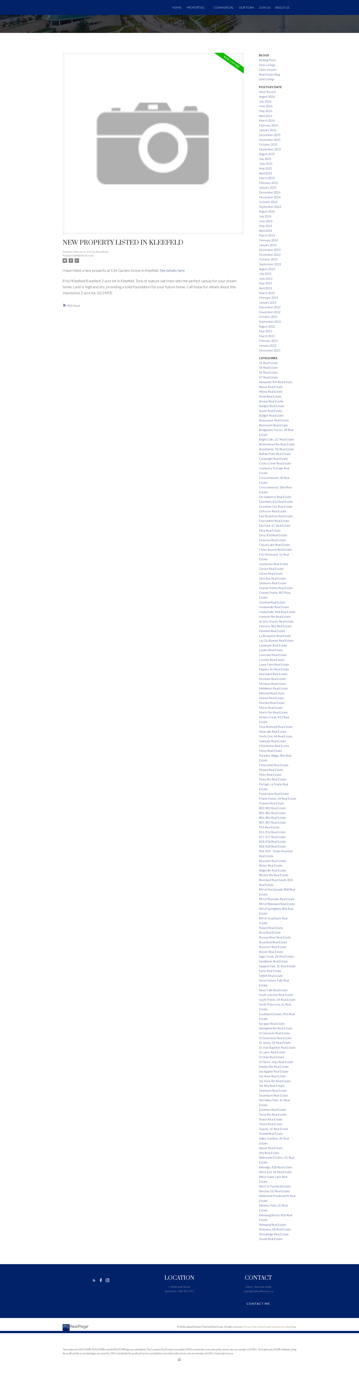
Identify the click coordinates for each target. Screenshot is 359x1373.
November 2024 (269, 197)
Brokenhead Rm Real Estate (277, 444)
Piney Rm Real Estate (272, 779)
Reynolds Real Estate (272, 861)
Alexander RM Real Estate (275, 382)
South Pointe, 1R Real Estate (277, 999)
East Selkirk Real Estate (274, 520)
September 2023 (270, 264)
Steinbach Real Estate (273, 1090)
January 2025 (267, 187)
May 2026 (265, 111)
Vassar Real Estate (271, 1148)
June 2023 (265, 278)
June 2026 (265, 106)
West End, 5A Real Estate (275, 1172)
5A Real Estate (268, 367)
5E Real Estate (268, 372)
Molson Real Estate (271, 698)
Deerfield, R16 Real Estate (276, 501)
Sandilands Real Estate (273, 961)
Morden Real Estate (272, 702)
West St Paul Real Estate (275, 1186)
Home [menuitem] (177, 7)
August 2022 (267, 326)
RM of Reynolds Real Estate (276, 899)
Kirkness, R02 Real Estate (275, 626)
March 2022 (267, 336)
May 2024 (265, 225)
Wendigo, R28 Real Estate (275, 1167)
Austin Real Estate (270, 410)
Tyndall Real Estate (271, 1133)
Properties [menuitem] (195, 7)
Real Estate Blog (269, 74)
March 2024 (267, 235)
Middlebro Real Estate (273, 688)
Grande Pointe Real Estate (276, 588)
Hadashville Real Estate (274, 607)
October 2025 (268, 144)
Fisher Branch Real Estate (275, 549)
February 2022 (268, 340)
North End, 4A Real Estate (275, 736)
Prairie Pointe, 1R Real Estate (277, 798)
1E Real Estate (268, 363)
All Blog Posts (267, 60)
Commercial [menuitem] (224, 7)
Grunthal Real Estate (272, 602)
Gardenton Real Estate (273, 564)
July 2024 (265, 216)
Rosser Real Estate (271, 951)
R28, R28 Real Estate (272, 846)
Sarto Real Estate (270, 971)
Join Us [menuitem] (264, 7)
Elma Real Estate (270, 530)
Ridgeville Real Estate (272, 870)
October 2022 (268, 316)
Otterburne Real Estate (274, 745)
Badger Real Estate (271, 415)
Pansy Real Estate (270, 750)
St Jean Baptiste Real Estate (277, 1047)
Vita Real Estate (269, 1153)
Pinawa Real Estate (271, 769)
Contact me (258, 1303)
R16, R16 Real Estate (272, 832)
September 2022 (270, 321)
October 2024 (268, 202)
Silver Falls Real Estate (273, 990)
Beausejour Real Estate (274, 420)
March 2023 (267, 293)
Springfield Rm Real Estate (275, 1028)
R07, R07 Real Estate (272, 822)
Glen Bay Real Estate (272, 578)
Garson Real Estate (271, 568)
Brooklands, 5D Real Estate (276, 449)
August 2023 (267, 269)
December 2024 (269, 192)
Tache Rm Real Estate (273, 1114)
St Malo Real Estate (271, 1057)
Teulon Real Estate (271, 1119)
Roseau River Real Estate (275, 937)
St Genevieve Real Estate (275, 1038)
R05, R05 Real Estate (272, 813)
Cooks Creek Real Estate (275, 463)
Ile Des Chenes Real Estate (276, 621)
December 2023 (269, 249)
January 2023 (267, 302)
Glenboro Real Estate (272, 583)
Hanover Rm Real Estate (275, 616)
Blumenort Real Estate (273, 425)
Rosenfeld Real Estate (273, 942)
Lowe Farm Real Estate (274, 664)
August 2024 (267, 211)
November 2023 (269, 254)
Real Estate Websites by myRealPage (278, 1326)
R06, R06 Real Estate (272, 817)
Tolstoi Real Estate (271, 1124)
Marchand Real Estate (273, 674)
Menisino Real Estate (272, 683)
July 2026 (265, 101)
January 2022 (267, 345)
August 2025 (267, 154)
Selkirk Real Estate (271, 975)
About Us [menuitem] (282, 7)
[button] (94, 1280)
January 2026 (267, 130)
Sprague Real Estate (272, 1023)
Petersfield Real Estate (274, 765)
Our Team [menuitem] (246, 7)
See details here (172, 270)
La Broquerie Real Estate (275, 635)
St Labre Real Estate (272, 1052)
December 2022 (269, 307)
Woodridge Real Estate (274, 1234)
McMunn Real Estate (272, 679)
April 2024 (265, 230)
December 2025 (269, 135)
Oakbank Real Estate (272, 741)
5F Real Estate (268, 377)
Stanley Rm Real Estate (274, 1066)
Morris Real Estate (271, 707)
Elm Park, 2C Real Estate (275, 525)
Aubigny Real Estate (271, 406)
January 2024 (267, 245)
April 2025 (265, 173)
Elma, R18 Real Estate (273, 535)
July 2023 (265, 273)
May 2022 (265, 331)
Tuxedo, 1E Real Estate (273, 1129)
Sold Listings (266, 79)
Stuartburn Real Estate (273, 1095)
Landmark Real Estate (273, 645)
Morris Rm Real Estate (273, 712)
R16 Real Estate (269, 827)
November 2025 (269, 139)
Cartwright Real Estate (273, 458)
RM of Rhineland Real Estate (277, 904)
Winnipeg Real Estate (272, 1224)
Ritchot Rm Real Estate (274, 875)
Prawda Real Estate (271, 803)
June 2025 (265, 163)
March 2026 (267, 120)
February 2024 (268, 240)
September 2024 (270, 206)
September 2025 (270, 149)
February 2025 (268, 182)
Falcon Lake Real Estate (274, 544)
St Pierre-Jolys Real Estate (276, 1062)
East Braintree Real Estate (276, 516)
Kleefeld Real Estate (83, 255)
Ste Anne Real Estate (272, 1076)
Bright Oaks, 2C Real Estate (276, 439)
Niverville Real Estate (272, 731)
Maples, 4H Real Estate (274, 669)
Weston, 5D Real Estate (274, 1191)
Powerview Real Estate (274, 793)
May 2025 (265, 168)
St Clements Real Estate (274, 1033)
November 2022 (269, 312)
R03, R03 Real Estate (272, 808)
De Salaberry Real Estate (275, 497)
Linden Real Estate (271, 650)
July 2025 (265, 158)
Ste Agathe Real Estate (273, 1071)
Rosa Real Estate (270, 932)
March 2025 (267, 178)
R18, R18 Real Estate (272, 841)
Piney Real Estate (270, 774)
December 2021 (269, 350)
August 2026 (267, 96)
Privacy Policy (251, 1326)
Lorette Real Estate (271, 659)
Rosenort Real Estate (272, 947)
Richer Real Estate (271, 865)
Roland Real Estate (271, 927)
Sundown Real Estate (272, 1109)
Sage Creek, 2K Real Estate (276, 956)
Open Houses (268, 69)
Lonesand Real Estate (273, 655)
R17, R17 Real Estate (272, 837)
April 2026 (265, 115)
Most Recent (267, 92)
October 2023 (268, 259)
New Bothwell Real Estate (276, 726)
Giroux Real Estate (271, 573)
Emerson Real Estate (272, 540)
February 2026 (268, 125)
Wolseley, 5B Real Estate (275, 1229)
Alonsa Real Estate (271, 387)
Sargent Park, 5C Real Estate (277, 966)
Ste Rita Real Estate (271, 1085)
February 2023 (268, 297)
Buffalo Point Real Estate (275, 453)
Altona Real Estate (271, 391)
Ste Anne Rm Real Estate (275, 1081)
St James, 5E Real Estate (275, 1042)
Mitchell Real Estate (272, 693)
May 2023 (265, 283)
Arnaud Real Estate (271, 401)
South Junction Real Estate (276, 994)
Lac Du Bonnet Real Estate (276, 640)
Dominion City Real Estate (275, 506)
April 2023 (265, 288)
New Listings (267, 65)
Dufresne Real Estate (272, 511)
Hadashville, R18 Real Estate (277, 612)
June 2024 (265, 221)
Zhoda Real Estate (271, 1239)
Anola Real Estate (270, 396)
